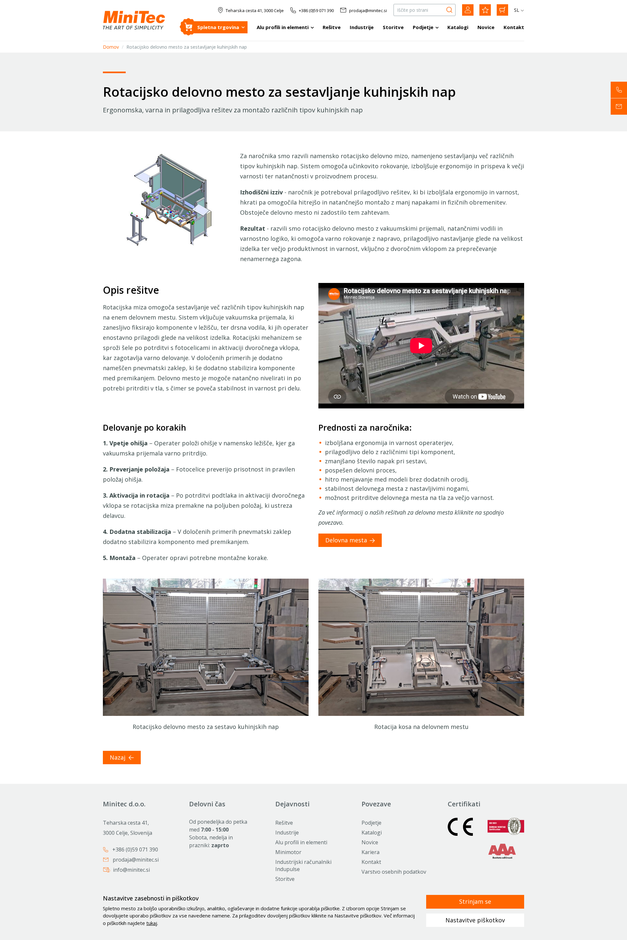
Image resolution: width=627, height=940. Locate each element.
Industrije (362, 27)
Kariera (370, 852)
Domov (111, 47)
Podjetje (423, 27)
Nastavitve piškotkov (475, 920)
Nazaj (118, 757)
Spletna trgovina (218, 27)
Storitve (393, 27)
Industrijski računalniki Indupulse (303, 865)
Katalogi (457, 27)
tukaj (151, 923)
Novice (485, 27)
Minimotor (288, 852)
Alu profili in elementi (283, 27)
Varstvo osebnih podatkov (394, 871)
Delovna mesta (346, 540)
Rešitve (332, 27)
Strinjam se (475, 901)
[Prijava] (468, 10)
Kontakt (514, 27)
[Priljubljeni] (485, 10)
